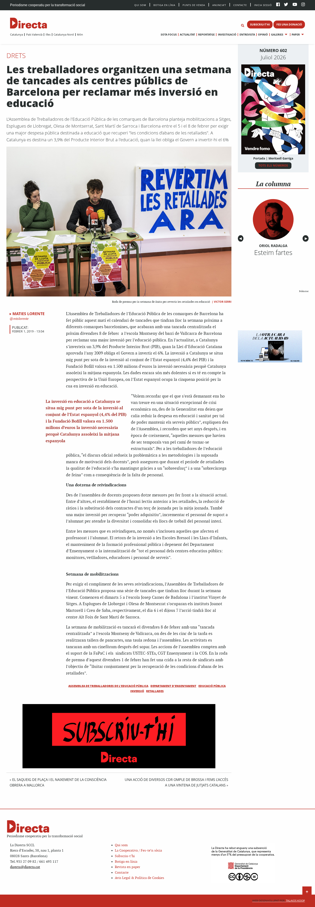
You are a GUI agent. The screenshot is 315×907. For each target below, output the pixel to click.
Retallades (155, 691)
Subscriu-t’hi (125, 856)
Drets (16, 55)
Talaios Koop (278, 900)
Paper (296, 34)
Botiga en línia (164, 4)
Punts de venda (194, 4)
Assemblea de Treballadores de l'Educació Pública (108, 686)
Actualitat (187, 34)
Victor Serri (222, 301)
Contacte (240, 4)
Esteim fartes (273, 252)
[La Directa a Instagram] (303, 4)
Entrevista (247, 34)
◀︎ (241, 239)
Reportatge (206, 34)
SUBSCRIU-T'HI (260, 24)
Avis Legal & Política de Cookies (139, 878)
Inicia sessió (263, 4)
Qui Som (140, 5)
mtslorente (20, 319)
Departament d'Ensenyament (173, 686)
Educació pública (212, 686)
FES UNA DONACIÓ (289, 24)
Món (80, 34)
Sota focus (169, 34)
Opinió (263, 34)
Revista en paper (127, 867)
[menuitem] (16, 34)
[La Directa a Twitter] (286, 4)
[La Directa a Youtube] (294, 4)
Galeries (277, 34)
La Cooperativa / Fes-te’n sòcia (138, 851)
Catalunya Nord (64, 34)
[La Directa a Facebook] (278, 4)
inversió (137, 691)
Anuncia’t (219, 4)
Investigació (227, 34)
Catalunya (16, 34)
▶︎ (307, 239)
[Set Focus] (242, 25)
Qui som (121, 845)
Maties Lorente (28, 313)
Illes (48, 34)
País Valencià (34, 34)
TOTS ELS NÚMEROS (273, 165)
